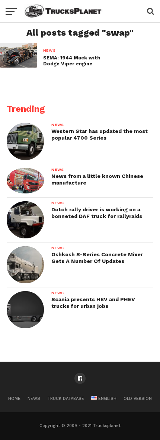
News (34, 398)
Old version (138, 398)
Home (14, 398)
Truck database (65, 398)
